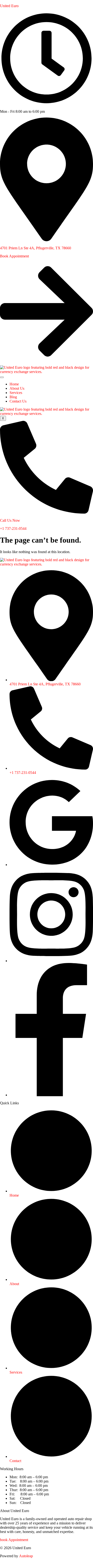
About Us (17, 388)
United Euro (9, 6)
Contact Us (18, 401)
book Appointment (14, 1540)
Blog (13, 397)
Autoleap (26, 1556)
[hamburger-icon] (2, 377)
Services (16, 393)
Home (14, 384)
